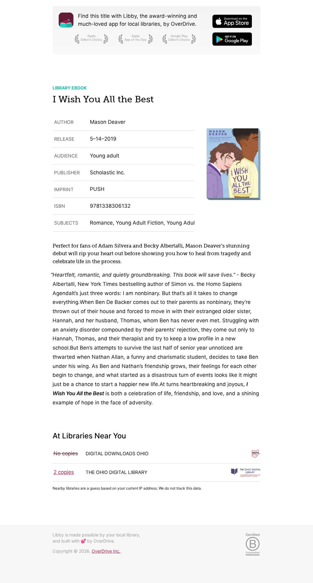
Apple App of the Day (135, 37)
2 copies (63, 472)
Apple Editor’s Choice (91, 37)
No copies (65, 453)
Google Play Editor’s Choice (179, 37)
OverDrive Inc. (106, 551)
